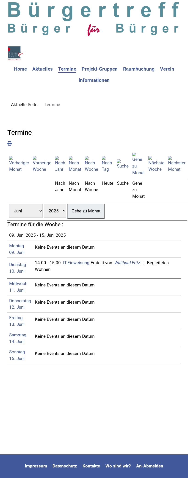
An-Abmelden (149, 466)
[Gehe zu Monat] (138, 164)
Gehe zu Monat (86, 211)
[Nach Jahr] (60, 164)
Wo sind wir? (118, 466)
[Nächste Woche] (156, 164)
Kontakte (91, 466)
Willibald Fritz (127, 262)
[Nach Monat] (75, 164)
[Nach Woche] (91, 164)
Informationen (94, 80)
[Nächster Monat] (176, 164)
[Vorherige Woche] (42, 164)
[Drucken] (9, 143)
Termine (67, 69)
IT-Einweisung (76, 262)
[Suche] (123, 164)
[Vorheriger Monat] (19, 164)
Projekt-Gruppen (100, 69)
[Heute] (107, 164)
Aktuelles (42, 69)
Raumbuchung (139, 69)
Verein (167, 69)
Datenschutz (65, 466)
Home (20, 69)
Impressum (36, 466)
